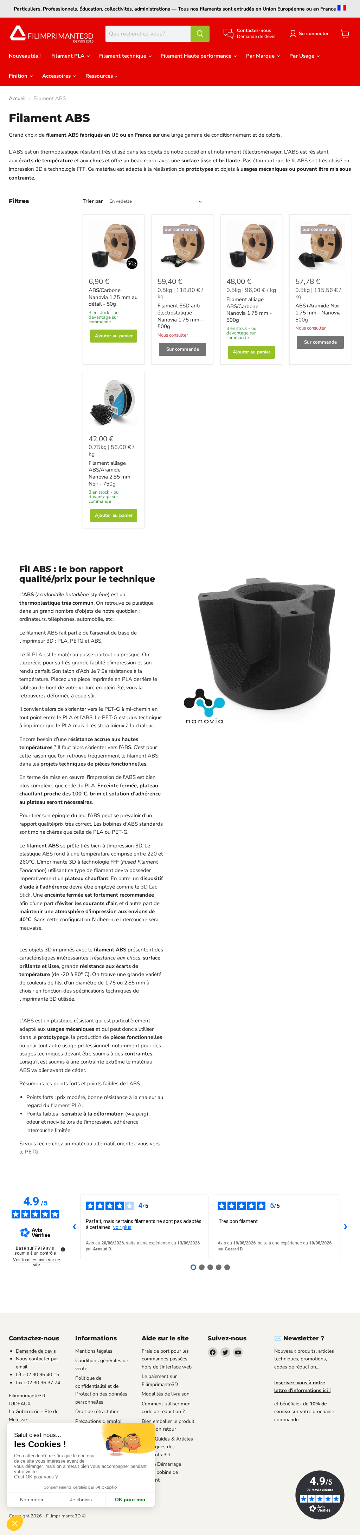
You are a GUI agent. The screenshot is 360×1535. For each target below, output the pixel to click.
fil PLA (34, 654)
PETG (31, 1151)
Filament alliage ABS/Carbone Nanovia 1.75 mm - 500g (249, 310)
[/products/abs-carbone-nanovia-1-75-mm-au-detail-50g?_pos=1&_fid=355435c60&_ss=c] (114, 246)
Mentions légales (93, 1351)
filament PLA (66, 1105)
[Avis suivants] (346, 1227)
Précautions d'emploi (98, 1421)
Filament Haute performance (197, 55)
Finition (19, 75)
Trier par (93, 201)
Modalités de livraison (165, 1394)
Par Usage (302, 55)
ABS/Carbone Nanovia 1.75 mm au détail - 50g (113, 297)
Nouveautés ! (25, 55)
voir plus (122, 1227)
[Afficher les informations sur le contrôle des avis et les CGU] (63, 1249)
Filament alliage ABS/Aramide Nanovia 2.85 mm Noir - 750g (109, 473)
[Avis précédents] (74, 1227)
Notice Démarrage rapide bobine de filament (161, 1472)
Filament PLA (68, 55)
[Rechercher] (200, 34)
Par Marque (261, 55)
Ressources (99, 75)
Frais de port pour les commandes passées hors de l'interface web (167, 1359)
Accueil (17, 99)
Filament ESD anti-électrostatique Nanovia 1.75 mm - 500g (180, 316)
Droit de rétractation (97, 1411)
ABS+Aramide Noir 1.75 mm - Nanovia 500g (318, 312)
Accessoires (57, 75)
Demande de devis (36, 1351)
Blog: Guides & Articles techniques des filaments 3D (167, 1447)
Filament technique (123, 55)
